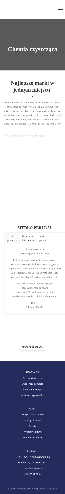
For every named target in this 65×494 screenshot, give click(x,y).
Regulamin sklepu (32, 389)
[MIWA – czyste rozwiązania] (11, 9)
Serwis (32, 425)
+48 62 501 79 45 (32, 473)
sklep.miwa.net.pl (32, 437)
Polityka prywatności (32, 395)
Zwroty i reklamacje (32, 383)
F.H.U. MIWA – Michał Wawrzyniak (32, 456)
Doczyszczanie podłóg (32, 414)
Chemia (31, 135)
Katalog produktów (15, 135)
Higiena (41, 135)
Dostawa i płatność (32, 377)
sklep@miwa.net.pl (32, 468)
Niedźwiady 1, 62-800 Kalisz (32, 462)
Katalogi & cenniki (32, 420)
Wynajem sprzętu (32, 431)
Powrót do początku (32, 347)
